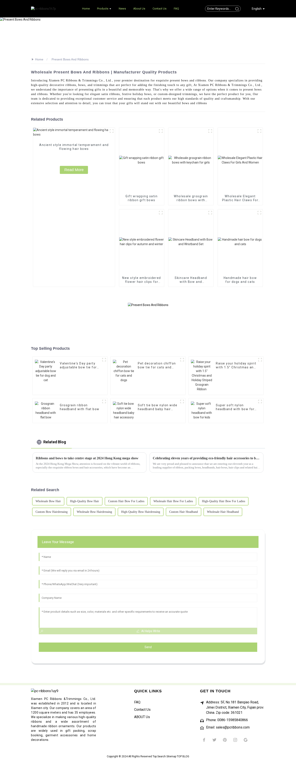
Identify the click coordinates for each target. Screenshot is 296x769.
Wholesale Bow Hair (48, 501)
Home (39, 59)
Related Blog (54, 442)
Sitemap (171, 756)
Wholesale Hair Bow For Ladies (173, 501)
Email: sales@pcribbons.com (228, 727)
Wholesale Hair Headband (223, 511)
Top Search (159, 756)
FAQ (137, 702)
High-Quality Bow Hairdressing (140, 511)
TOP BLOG (183, 756)
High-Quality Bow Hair (84, 501)
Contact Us (142, 709)
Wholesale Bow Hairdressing (94, 511)
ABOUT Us (142, 717)
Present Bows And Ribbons (70, 59)
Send (148, 647)
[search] (237, 9)
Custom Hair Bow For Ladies (126, 501)
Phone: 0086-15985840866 (227, 720)
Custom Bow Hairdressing (52, 511)
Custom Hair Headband (183, 511)
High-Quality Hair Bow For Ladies (223, 501)
